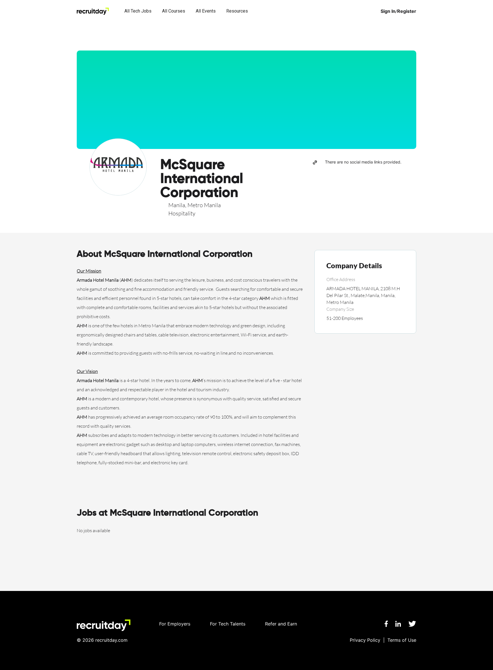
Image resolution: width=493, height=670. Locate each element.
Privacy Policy (365, 640)
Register (406, 11)
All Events (206, 11)
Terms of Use (401, 640)
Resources (237, 11)
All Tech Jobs (137, 11)
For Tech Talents (227, 624)
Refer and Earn (281, 624)
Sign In (388, 11)
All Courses (173, 11)
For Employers (174, 624)
